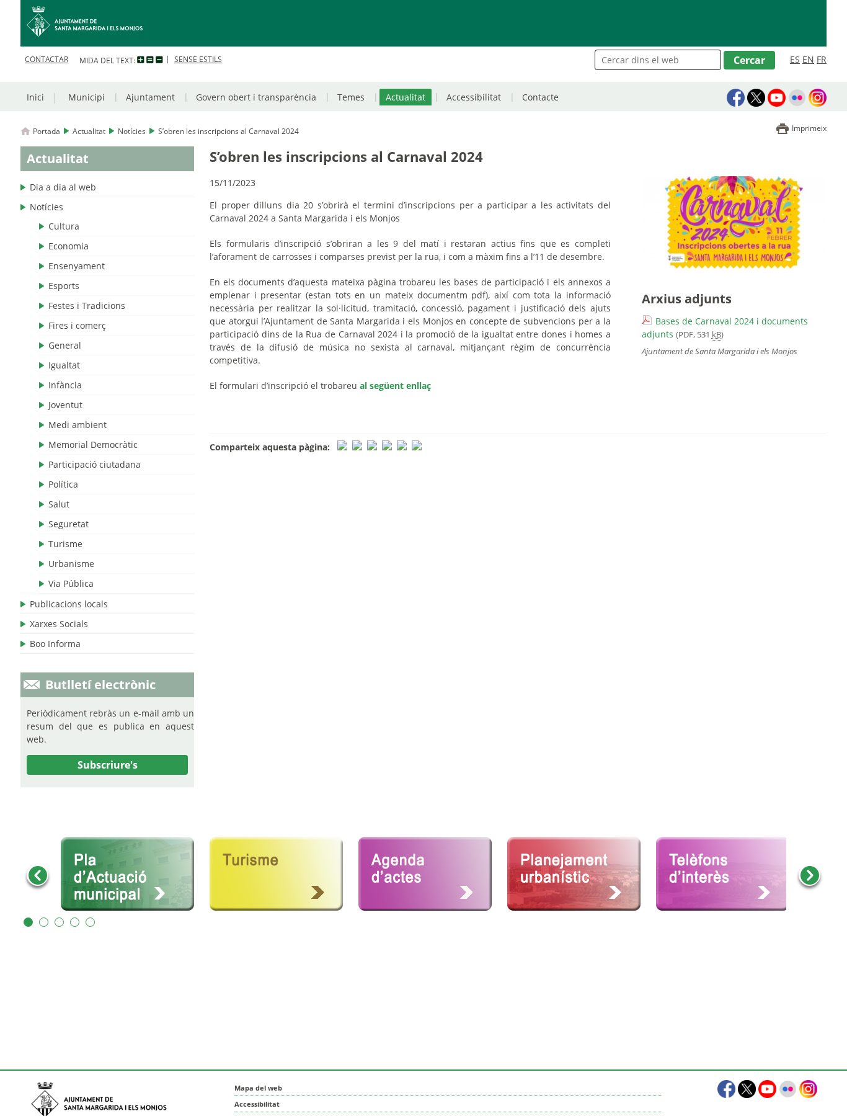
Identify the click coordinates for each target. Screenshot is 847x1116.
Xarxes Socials (59, 624)
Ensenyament (76, 266)
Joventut (65, 405)
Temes (351, 97)
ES (795, 59)
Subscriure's (108, 765)
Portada (46, 131)
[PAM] (132, 874)
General (64, 345)
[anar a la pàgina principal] (423, 23)
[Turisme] (281, 874)
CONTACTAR (46, 59)
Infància (65, 385)
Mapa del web (258, 1087)
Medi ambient (77, 425)
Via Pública (71, 583)
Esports (63, 286)
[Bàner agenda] (429, 874)
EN (808, 59)
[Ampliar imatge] (734, 267)
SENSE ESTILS (198, 59)
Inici (35, 97)
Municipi (86, 97)
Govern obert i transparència (256, 97)
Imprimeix (809, 128)
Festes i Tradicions (86, 305)
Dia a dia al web (63, 187)
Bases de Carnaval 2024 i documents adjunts (725, 327)
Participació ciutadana (94, 464)
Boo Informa (55, 644)
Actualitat (405, 97)
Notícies (132, 131)
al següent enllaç (395, 385)
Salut (58, 504)
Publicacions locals (69, 604)
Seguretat (68, 524)
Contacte (540, 97)
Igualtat (64, 365)
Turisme (65, 544)
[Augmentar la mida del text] (140, 60)
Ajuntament (150, 97)
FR (822, 59)
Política (63, 484)
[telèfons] (727, 874)
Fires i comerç (77, 325)
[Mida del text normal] (150, 60)
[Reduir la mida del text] (159, 60)
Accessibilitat (473, 97)
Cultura (63, 226)
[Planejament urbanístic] (578, 874)
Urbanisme (71, 563)
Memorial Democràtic (93, 444)
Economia (68, 246)
